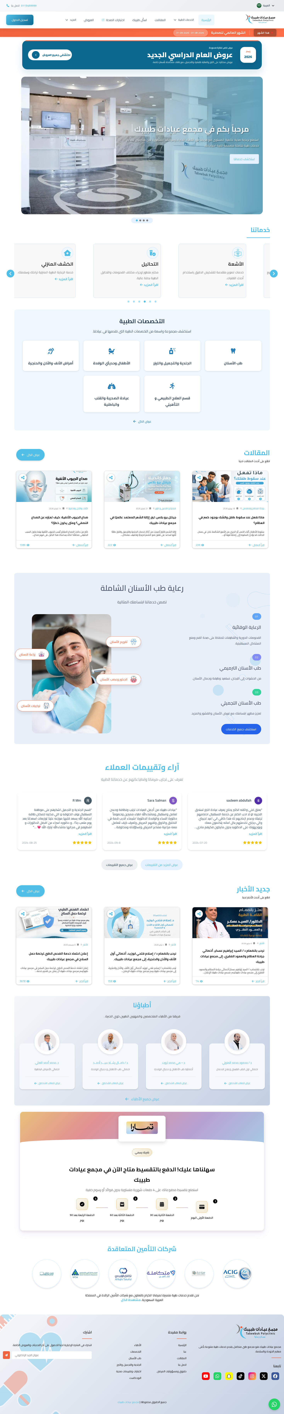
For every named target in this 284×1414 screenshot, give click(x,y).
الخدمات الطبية (186, 19)
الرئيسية (206, 20)
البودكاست (135, 1377)
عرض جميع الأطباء (145, 1098)
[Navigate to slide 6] (128, 301)
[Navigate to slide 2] (140, 220)
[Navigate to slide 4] (147, 220)
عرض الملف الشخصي (239, 1083)
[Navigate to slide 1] (137, 220)
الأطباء (137, 1345)
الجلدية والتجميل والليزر (129, 1364)
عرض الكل (144, 421)
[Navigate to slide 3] (143, 220)
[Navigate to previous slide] (274, 273)
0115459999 (29, 5)
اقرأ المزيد (250, 285)
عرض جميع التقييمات (119, 865)
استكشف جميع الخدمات (241, 729)
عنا (185, 1351)
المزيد (73, 19)
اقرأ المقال (258, 545)
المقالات (160, 20)
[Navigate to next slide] (10, 273)
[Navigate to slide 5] (134, 301)
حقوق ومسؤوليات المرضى (171, 1371)
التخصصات (135, 1351)
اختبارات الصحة (115, 20)
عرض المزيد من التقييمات (161, 865)
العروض (89, 20)
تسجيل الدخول (20, 19)
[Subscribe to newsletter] (6, 1355)
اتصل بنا (182, 1364)
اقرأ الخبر (260, 981)
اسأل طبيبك (139, 20)
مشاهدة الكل (131, 1300)
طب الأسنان (135, 1358)
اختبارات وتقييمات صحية (128, 1371)
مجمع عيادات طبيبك (128, 1402)
